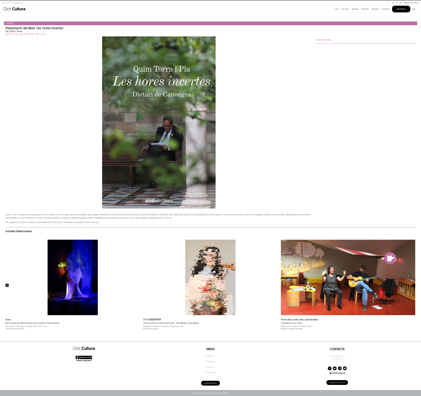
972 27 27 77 (337, 359)
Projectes (210, 361)
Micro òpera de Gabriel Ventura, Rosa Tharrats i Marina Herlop (32, 323)
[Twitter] (335, 368)
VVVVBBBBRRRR (152, 319)
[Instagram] (340, 368)
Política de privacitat (207, 393)
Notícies (210, 367)
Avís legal (196, 393)
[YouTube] (345, 368)
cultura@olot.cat (337, 356)
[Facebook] (330, 368)
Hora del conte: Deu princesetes (299, 319)
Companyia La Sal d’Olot (291, 323)
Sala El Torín (41, 34)
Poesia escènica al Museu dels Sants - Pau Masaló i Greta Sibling (171, 323)
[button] (414, 8)
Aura (8, 319)
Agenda (210, 356)
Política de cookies (221, 393)
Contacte (210, 372)
